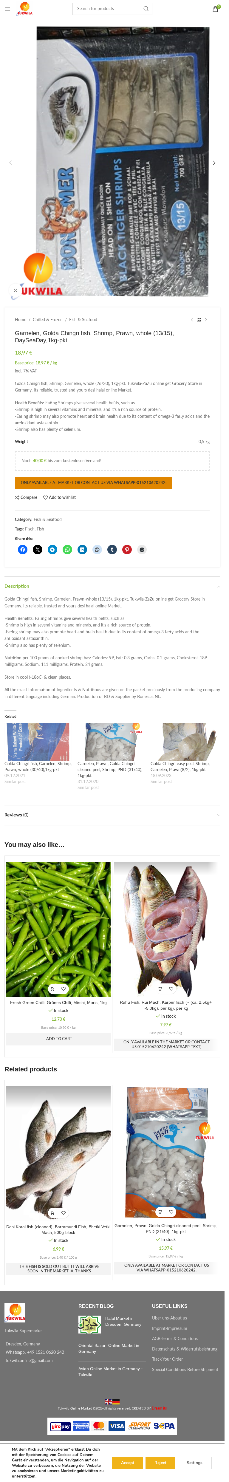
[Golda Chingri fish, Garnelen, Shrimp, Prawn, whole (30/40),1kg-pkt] (38, 742)
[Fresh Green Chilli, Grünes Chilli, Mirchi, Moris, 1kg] (58, 929)
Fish (40, 529)
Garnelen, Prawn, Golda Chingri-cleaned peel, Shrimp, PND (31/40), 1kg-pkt (110, 770)
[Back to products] (198, 320)
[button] (10, 163)
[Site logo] (24, 9)
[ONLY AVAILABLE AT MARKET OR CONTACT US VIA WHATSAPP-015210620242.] (160, 1212)
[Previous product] (191, 320)
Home (20, 320)
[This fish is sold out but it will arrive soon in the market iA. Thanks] (53, 1213)
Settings (194, 1463)
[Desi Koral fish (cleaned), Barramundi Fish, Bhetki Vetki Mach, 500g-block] (58, 1153)
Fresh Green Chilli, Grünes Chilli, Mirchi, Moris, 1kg (58, 1002)
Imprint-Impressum (169, 1329)
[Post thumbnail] (89, 1325)
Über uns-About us (169, 1318)
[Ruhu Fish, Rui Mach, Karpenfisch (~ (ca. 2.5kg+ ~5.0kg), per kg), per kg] (166, 929)
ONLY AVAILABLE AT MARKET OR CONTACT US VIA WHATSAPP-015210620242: (93, 483)
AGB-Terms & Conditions (175, 1339)
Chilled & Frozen (48, 320)
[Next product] (206, 320)
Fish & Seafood (83, 320)
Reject (160, 1463)
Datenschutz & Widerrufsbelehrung (184, 1349)
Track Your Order (167, 1359)
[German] (116, 1401)
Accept (127, 1463)
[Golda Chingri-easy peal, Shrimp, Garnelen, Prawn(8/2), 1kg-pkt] (184, 742)
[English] (108, 1401)
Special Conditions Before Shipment (185, 1370)
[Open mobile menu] (7, 9)
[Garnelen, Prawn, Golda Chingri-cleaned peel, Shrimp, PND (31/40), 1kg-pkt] (111, 742)
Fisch (30, 529)
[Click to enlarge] (15, 290)
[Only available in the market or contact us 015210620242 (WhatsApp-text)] (160, 988)
